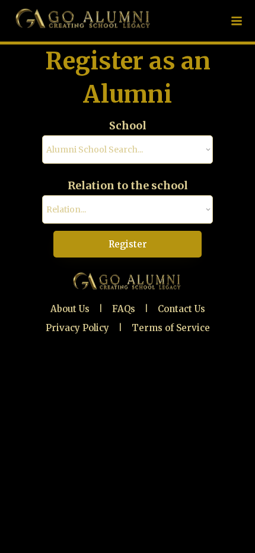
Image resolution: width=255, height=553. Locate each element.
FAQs (123, 308)
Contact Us (181, 308)
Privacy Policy (77, 327)
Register (128, 244)
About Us (70, 308)
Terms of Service (171, 327)
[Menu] (237, 21)
